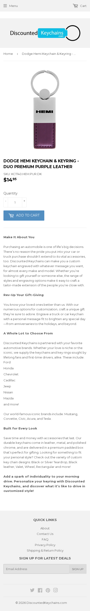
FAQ (45, 539)
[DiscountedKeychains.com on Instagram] (55, 591)
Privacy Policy (45, 545)
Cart (83, 6)
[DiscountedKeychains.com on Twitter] (32, 591)
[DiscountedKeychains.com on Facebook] (40, 591)
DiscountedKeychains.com (47, 603)
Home (8, 54)
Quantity (10, 193)
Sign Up (78, 569)
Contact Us (45, 534)
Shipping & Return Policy (45, 550)
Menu (13, 6)
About (45, 528)
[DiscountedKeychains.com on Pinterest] (47, 591)
